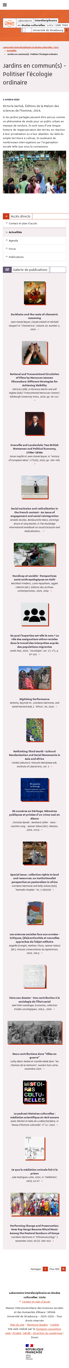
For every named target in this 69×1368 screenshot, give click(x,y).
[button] (45, 1269)
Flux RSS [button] (54, 1269)
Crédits (54, 1324)
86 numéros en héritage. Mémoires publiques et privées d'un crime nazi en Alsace (34, 815)
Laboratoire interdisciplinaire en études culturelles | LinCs (31, 47)
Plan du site (17, 1324)
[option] (34, 307)
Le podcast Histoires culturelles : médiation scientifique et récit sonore (34, 1115)
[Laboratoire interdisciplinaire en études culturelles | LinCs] (9, 23)
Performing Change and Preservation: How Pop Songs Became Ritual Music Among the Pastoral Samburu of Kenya (34, 1229)
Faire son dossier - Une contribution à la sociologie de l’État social (34, 999)
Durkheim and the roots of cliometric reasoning (34, 316)
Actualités (11, 50)
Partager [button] (36, 1269)
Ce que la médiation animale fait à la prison (35, 1171)
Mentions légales (37, 1324)
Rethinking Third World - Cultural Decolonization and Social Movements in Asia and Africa (34, 755)
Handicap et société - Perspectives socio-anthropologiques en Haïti (34, 578)
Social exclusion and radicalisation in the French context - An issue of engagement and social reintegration (35, 512)
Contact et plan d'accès (36, 1301)
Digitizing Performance (34, 699)
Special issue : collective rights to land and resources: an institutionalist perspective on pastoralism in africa (34, 878)
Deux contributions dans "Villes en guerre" (34, 1056)
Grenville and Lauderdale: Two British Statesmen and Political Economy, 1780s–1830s (35, 449)
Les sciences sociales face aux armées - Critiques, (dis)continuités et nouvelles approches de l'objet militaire (34, 938)
